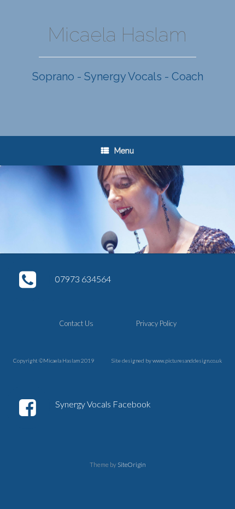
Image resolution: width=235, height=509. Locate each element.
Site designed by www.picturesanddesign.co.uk (166, 360)
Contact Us (76, 323)
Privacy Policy (156, 323)
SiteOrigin (132, 464)
